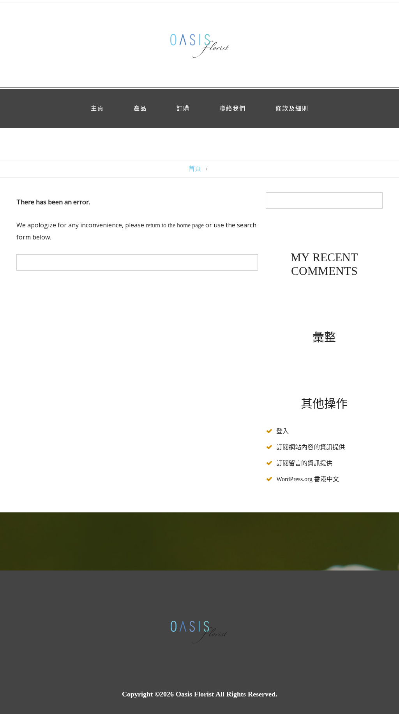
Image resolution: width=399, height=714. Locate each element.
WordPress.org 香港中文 (307, 479)
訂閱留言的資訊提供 (304, 463)
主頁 (97, 108)
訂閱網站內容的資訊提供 (310, 447)
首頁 (195, 168)
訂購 (183, 108)
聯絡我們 (232, 108)
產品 (140, 108)
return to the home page (175, 225)
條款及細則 (292, 108)
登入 (282, 431)
